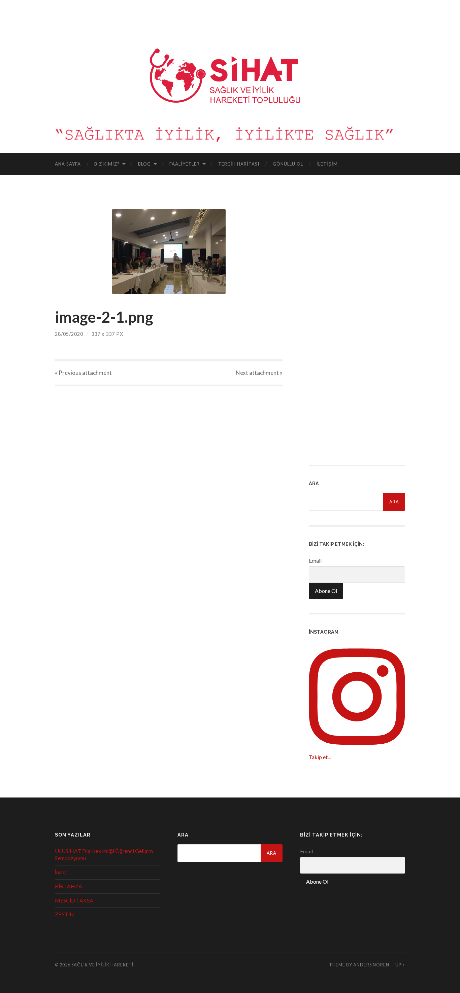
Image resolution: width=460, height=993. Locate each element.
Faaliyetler (184, 164)
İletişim (327, 164)
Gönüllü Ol (288, 164)
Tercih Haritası (238, 164)
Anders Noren (371, 964)
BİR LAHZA (68, 886)
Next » (259, 372)
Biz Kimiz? (107, 164)
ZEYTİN (64, 914)
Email (315, 560)
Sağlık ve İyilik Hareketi (102, 964)
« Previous (83, 372)
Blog (144, 164)
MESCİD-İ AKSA (74, 900)
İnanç (61, 872)
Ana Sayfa (68, 164)
